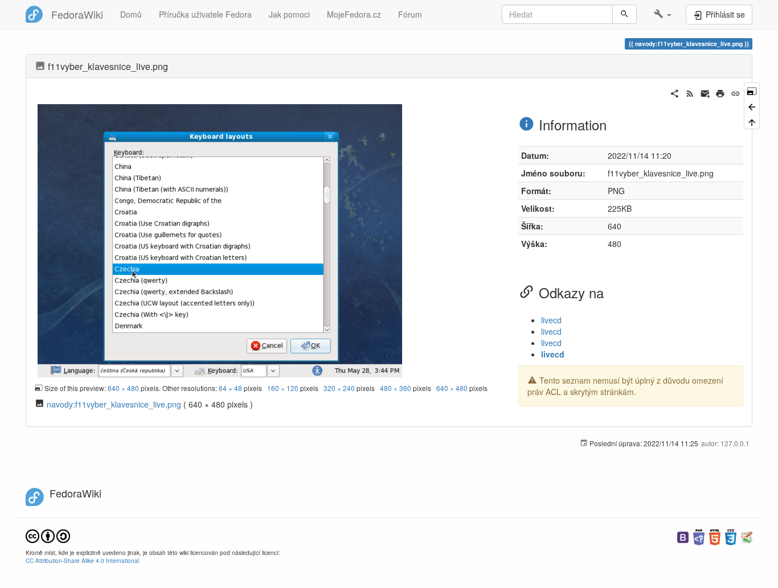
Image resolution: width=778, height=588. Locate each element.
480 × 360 (395, 388)
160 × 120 (282, 388)
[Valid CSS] (730, 536)
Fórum (410, 14)
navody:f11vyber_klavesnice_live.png (114, 404)
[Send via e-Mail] (705, 92)
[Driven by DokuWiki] (746, 536)
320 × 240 (339, 388)
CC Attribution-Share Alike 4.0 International (82, 560)
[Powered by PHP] (699, 536)
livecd (551, 320)
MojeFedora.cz (354, 14)
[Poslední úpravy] (690, 92)
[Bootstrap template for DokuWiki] (683, 536)
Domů (131, 14)
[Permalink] (735, 92)
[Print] (720, 92)
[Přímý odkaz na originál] (751, 90)
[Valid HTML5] (714, 536)
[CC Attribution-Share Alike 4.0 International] (48, 535)
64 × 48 (230, 388)
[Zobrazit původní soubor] (220, 239)
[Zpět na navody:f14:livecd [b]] (751, 105)
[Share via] (674, 92)
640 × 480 (123, 388)
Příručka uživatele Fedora (205, 14)
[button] (662, 14)
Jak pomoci (289, 14)
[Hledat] (624, 14)
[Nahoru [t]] (751, 121)
